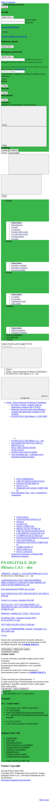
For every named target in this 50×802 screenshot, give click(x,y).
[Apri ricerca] (28, 164)
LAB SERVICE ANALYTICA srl (30, 533)
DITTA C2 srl (22, 486)
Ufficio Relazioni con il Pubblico (19, 745)
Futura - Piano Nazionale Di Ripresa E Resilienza (26, 371)
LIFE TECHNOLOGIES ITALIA (30, 481)
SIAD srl (20, 522)
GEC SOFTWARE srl (25, 540)
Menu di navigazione (34, 397)
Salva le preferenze (21, 689)
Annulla (5, 150)
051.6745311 (15, 710)
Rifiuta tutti (21, 649)
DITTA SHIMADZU (25, 479)
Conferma (13, 150)
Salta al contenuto (8, 2)
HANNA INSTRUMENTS (27, 483)
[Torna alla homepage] (25, 153)
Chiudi (4, 86)
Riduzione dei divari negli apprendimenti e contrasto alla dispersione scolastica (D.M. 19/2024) (28, 411)
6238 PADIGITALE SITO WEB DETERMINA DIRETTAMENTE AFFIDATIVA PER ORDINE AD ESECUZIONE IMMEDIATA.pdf (23, 582)
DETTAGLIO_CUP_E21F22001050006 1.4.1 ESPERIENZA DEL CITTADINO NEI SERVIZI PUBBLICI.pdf (21, 606)
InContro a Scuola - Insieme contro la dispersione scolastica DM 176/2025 (26, 406)
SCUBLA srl (21, 524)
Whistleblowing (12, 752)
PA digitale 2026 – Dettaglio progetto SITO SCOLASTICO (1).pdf (18, 619)
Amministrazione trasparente (17, 756)
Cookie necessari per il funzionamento (16, 679)
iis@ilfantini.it (28, 712)
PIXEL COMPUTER (25, 526)
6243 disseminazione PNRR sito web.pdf (17, 589)
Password (29, 22)
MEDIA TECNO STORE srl (28, 528)
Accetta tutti (10, 652)
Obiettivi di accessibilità (15, 749)
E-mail (28, 59)
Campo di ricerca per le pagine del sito (16, 344)
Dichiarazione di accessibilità (18, 747)
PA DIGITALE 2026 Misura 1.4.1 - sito (27, 441)
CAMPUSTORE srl (24, 547)
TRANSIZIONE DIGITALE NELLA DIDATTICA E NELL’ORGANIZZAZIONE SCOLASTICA (27, 446)
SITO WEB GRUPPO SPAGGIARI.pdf (17, 624)
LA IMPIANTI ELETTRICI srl (29, 535)
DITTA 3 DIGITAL (24, 552)
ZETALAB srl (22, 517)
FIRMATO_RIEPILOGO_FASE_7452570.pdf (20, 613)
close (4, 196)
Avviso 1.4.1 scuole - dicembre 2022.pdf (17, 600)
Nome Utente (30, 20)
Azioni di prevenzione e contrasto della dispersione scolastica (27, 555)
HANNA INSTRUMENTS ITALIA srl (32, 538)
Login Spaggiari (20, 69)
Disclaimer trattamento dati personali (16, 780)
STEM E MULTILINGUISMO (24, 452)
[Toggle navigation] (21, 184)
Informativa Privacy (14, 743)
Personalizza (7, 649)
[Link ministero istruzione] (12, 4)
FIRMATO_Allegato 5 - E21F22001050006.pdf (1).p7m (25, 573)
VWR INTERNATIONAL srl (28, 519)
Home (8, 369)
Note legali (10, 740)
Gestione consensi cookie (16, 754)
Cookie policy (12, 738)
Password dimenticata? (10, 27)
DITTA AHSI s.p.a (24, 549)
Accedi (4, 7)
